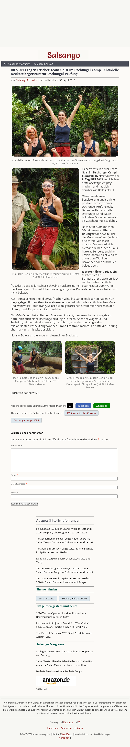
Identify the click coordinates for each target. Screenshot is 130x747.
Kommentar (17, 445)
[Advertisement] (65, 24)
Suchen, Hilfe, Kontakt (74, 598)
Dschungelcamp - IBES (26, 420)
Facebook (68, 722)
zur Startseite (46, 598)
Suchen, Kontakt (43, 63)
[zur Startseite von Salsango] (63, 55)
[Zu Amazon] (56, 685)
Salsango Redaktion (27, 80)
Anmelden (64, 737)
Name (14, 475)
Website (14, 492)
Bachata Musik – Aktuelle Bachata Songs (59, 671)
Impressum (53, 728)
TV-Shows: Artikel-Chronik (81, 413)
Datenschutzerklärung (72, 728)
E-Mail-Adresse (19, 483)
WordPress (66, 734)
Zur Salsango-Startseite (17, 63)
